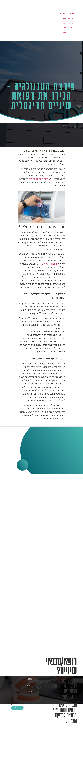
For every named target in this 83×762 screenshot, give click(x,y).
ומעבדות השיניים (49, 264)
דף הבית (72, 13)
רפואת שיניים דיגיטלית (39, 179)
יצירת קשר (67, 32)
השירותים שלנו (67, 18)
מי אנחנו (61, 13)
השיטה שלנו (67, 27)
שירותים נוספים (67, 23)
